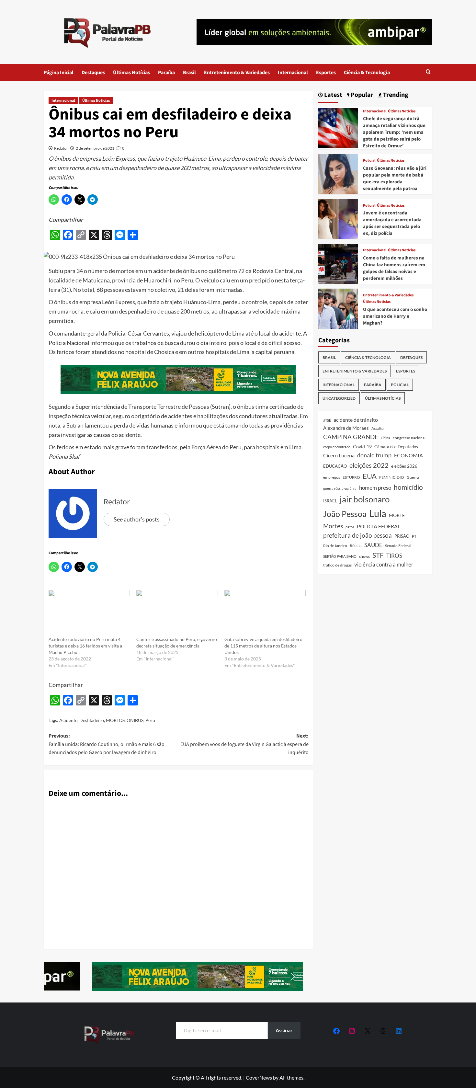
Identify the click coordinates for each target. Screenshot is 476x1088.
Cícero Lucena (339, 455)
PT (414, 536)
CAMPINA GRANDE (350, 437)
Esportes (326, 72)
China (385, 438)
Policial (369, 160)
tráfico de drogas (337, 565)
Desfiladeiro (91, 720)
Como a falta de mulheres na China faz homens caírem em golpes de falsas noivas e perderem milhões (394, 268)
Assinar (284, 1030)
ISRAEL (330, 500)
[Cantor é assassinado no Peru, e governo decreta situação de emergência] (177, 613)
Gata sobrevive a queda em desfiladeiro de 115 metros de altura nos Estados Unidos (263, 645)
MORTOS (115, 720)
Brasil (189, 72)
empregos (331, 477)
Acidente (68, 720)
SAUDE (373, 545)
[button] (428, 72)
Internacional (293, 72)
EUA (370, 476)
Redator (61, 148)
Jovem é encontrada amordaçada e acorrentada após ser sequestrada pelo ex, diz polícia (392, 223)
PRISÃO (401, 536)
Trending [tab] (395, 95)
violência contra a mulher (384, 564)
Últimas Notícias (131, 72)
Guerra (413, 477)
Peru (150, 720)
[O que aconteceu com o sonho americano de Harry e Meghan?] (338, 308)
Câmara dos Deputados (396, 446)
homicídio (408, 487)
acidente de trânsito (356, 420)
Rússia (356, 545)
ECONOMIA (408, 455)
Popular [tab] (361, 95)
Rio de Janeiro (335, 545)
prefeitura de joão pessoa (357, 535)
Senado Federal (398, 545)
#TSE (327, 420)
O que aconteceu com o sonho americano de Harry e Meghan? (395, 316)
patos (350, 527)
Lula (377, 513)
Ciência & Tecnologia (367, 72)
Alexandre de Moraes (346, 428)
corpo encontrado (336, 447)
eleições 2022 (369, 465)
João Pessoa (345, 514)
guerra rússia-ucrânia (340, 488)
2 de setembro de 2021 (95, 148)
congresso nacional (409, 437)
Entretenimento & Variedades (237, 72)
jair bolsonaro (365, 499)
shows (364, 556)
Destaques (93, 72)
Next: (244, 744)
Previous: (106, 744)
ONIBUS (135, 720)
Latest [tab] (332, 95)
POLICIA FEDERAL (378, 526)
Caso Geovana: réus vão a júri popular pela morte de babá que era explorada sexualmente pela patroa (394, 178)
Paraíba (166, 72)
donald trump (374, 455)
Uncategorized (339, 398)
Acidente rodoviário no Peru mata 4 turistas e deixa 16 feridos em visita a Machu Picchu (85, 645)
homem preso (375, 487)
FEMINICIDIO (391, 477)
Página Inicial (59, 72)
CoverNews (259, 1077)
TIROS (394, 556)
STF (378, 555)
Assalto (377, 428)
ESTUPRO (351, 477)
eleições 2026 (404, 466)
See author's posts (137, 519)
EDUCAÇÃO (335, 466)
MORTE (397, 515)
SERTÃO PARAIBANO (340, 556)
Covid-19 (362, 446)
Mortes (333, 526)
